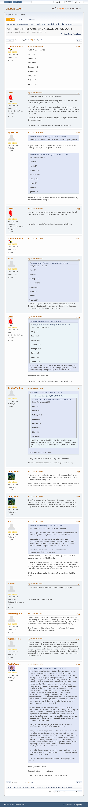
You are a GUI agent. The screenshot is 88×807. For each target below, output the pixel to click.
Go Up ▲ (81, 805)
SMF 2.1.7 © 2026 (9, 804)
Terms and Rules (72, 805)
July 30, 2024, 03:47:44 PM (35, 496)
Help (64, 805)
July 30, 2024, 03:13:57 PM (35, 93)
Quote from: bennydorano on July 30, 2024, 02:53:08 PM (48, 137)
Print (79, 40)
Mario (10, 521)
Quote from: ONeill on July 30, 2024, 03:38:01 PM (46, 392)
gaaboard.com (14, 8)
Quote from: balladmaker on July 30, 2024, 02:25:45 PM (48, 668)
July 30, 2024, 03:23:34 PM (35, 238)
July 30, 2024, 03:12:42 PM (35, 46)
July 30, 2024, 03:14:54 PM (35, 132)
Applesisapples (14, 639)
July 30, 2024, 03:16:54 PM (35, 208)
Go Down (10, 40)
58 (41, 40)
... (24, 40)
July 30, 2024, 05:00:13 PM (35, 639)
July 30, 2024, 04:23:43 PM (35, 613)
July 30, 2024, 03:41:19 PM (35, 388)
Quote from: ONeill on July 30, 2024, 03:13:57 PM (46, 526)
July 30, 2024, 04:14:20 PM (35, 584)
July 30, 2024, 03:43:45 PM (35, 471)
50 (28, 40)
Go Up (9, 782)
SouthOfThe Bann (16, 388)
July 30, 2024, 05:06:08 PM (35, 664)
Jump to (51, 792)
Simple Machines (20, 804)
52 (34, 40)
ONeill (11, 92)
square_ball (13, 132)
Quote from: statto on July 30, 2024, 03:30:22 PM (46, 321)
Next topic (77, 34)
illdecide (11, 583)
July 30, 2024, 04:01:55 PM (35, 521)
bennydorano (14, 471)
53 (37, 40)
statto (10, 258)
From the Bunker (15, 46)
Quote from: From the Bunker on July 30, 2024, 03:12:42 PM (49, 155)
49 (26, 40)
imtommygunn (15, 613)
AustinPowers (14, 664)
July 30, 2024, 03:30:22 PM (35, 259)
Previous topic (66, 34)
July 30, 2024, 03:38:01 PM (35, 317)
